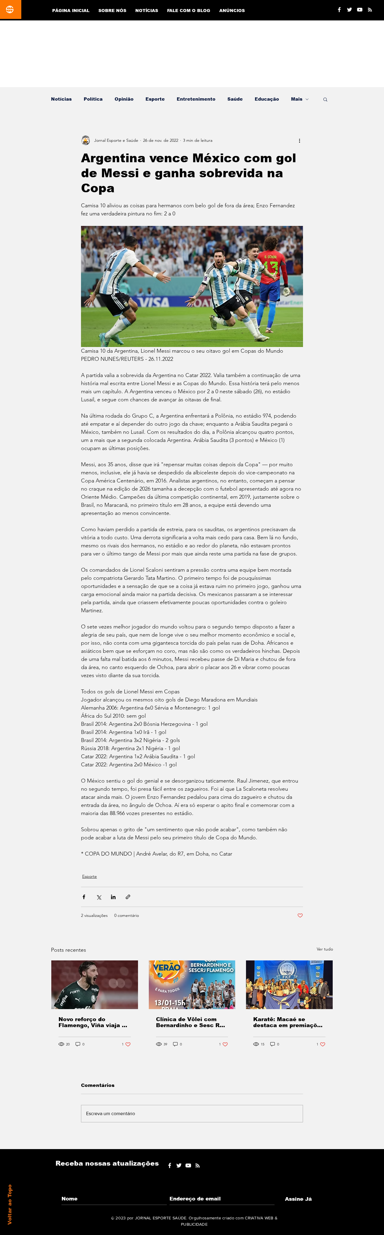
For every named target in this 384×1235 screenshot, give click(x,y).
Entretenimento (196, 99)
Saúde (235, 99)
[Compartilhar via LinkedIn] (113, 897)
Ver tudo (325, 949)
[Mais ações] (299, 140)
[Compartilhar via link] (128, 897)
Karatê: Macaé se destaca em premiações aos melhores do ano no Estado (288, 1022)
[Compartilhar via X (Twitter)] (98, 897)
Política (93, 99)
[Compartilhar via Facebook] (84, 897)
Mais (296, 99)
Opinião (124, 99)
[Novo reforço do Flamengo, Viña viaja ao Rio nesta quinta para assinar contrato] (94, 984)
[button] (325, 99)
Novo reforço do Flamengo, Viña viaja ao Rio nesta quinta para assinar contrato (93, 1022)
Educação (267, 99)
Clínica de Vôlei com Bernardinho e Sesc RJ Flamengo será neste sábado (189, 1022)
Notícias (61, 99)
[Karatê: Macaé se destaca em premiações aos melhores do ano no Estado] (289, 984)
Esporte (155, 99)
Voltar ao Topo (10, 1205)
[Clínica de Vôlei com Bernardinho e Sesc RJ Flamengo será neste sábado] (192, 984)
